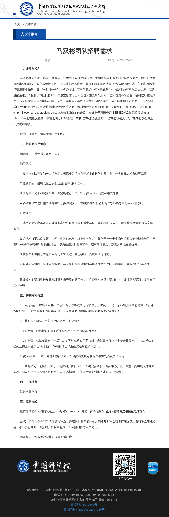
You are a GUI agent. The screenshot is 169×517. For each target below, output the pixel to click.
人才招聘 (30, 24)
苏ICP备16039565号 (84, 504)
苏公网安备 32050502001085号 (84, 509)
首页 (17, 24)
